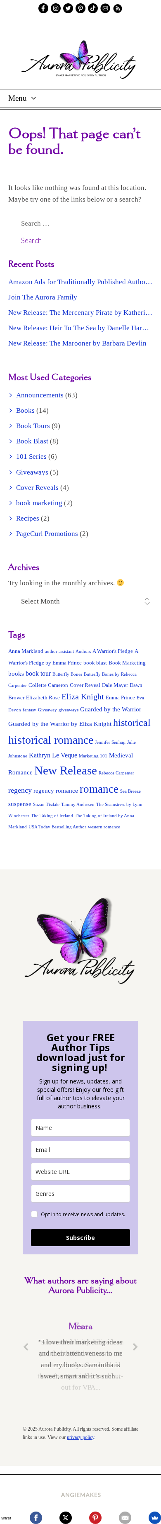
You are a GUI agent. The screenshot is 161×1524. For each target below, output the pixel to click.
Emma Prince (120, 698)
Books (25, 410)
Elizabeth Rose (43, 698)
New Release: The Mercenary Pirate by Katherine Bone (80, 312)
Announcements (40, 395)
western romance (104, 827)
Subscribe (80, 1238)
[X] (65, 1518)
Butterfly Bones (67, 674)
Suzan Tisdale (46, 804)
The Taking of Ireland (52, 815)
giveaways (68, 710)
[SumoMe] (155, 1518)
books (16, 673)
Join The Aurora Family (42, 297)
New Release (65, 770)
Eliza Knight (83, 696)
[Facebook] (36, 1518)
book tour (38, 673)
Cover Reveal (85, 685)
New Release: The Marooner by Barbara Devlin (77, 343)
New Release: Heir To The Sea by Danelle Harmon (80, 328)
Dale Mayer (115, 685)
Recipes (27, 518)
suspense (19, 804)
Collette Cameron (48, 685)
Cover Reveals (37, 488)
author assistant (59, 651)
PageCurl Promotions (47, 534)
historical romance (50, 739)
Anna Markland (25, 651)
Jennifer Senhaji (110, 742)
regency (20, 790)
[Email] (125, 1518)
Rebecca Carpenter (116, 773)
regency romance (55, 790)
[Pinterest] (95, 1518)
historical (132, 722)
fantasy (29, 710)
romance (99, 789)
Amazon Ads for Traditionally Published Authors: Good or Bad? (80, 282)
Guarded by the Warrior (110, 709)
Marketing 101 (93, 756)
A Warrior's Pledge (112, 651)
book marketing (39, 503)
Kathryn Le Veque (53, 755)
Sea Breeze (130, 791)
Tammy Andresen (78, 804)
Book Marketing (127, 663)
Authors (83, 651)
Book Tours (33, 426)
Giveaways (32, 472)
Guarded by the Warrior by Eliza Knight (59, 724)
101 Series (31, 456)
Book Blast (32, 441)
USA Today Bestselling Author (57, 827)
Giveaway (47, 710)
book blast (95, 663)
